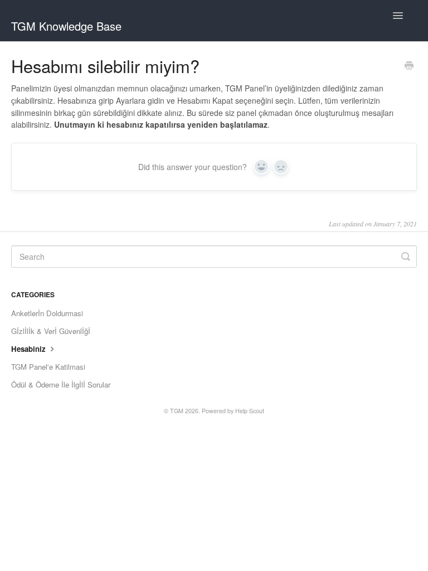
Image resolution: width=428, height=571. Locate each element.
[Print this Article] (409, 66)
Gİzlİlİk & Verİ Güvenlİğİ (50, 331)
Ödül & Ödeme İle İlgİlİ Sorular (60, 384)
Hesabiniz (29, 348)
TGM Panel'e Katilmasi (48, 366)
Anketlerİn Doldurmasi (47, 313)
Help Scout (249, 411)
